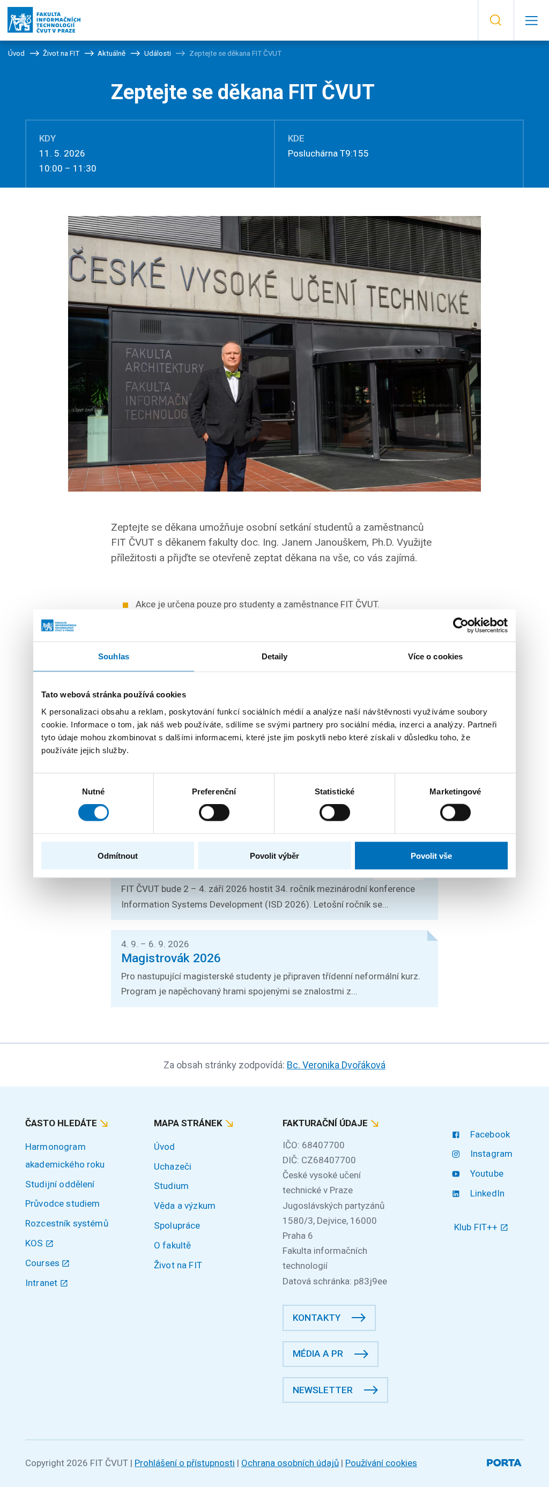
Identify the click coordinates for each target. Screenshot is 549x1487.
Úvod (164, 1146)
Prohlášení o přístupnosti (185, 1463)
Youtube (485, 1173)
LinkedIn (486, 1193)
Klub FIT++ (477, 1227)
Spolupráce (177, 1225)
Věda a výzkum (185, 1205)
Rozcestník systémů (66, 1223)
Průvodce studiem (62, 1203)
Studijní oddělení (60, 1184)
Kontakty (316, 1317)
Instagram (490, 1153)
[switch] (214, 812)
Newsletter (323, 1390)
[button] (496, 20)
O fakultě (172, 1245)
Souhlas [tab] (113, 656)
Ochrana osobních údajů (290, 1463)
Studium (171, 1185)
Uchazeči (172, 1166)
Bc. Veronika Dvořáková (336, 1064)
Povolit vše (431, 855)
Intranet (42, 1282)
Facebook (489, 1134)
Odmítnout (118, 855)
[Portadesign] (505, 1461)
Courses (43, 1263)
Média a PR (318, 1353)
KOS (35, 1243)
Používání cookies (381, 1463)
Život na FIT (178, 1265)
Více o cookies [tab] (435, 656)
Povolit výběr (274, 855)
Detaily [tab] (275, 656)
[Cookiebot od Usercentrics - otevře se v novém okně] (461, 626)
